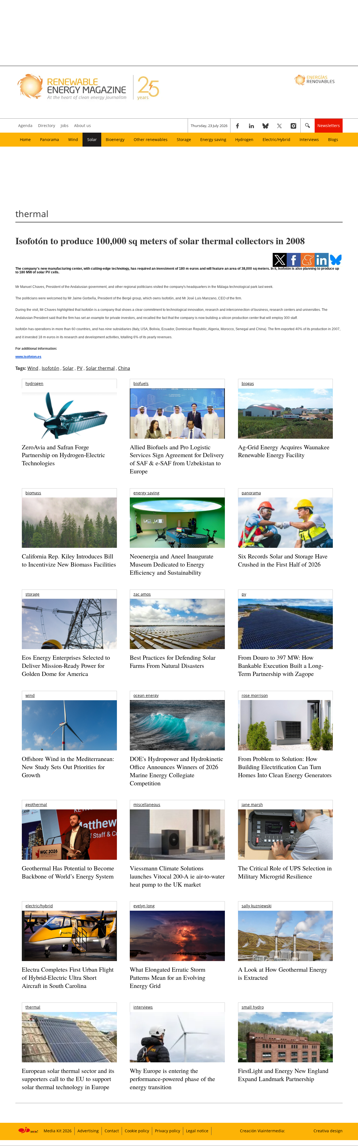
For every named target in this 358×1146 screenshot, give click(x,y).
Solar (92, 139)
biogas (248, 383)
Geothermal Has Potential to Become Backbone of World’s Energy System (68, 872)
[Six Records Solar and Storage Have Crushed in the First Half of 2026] (285, 529)
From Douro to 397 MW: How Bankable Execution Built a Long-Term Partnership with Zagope (280, 665)
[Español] (315, 80)
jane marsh (252, 804)
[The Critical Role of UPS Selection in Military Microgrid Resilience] (285, 842)
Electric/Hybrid (276, 139)
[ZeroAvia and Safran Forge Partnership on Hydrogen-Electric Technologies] (69, 423)
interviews (143, 1007)
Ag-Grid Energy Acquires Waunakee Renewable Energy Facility (283, 451)
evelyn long (144, 905)
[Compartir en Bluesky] (336, 260)
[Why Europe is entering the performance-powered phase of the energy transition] (177, 1045)
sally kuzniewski (257, 905)
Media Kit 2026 (58, 1130)
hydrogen (34, 383)
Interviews (309, 139)
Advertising (88, 1130)
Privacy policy (167, 1130)
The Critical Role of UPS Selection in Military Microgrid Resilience (285, 872)
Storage (184, 139)
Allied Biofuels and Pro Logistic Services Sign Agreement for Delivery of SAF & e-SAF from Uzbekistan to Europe (177, 459)
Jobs (65, 125)
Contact (112, 1130)
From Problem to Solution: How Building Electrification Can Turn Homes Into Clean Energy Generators (285, 767)
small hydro (253, 1007)
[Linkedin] (251, 126)
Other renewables (151, 139)
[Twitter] (279, 126)
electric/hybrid (39, 905)
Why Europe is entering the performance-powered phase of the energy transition (172, 1079)
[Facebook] (237, 126)
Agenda (25, 125)
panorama (251, 492)
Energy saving (213, 139)
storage (32, 594)
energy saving (146, 492)
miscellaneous (146, 804)
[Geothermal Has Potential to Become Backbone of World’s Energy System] (69, 842)
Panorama (49, 139)
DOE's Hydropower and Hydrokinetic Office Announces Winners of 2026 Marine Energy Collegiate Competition (176, 771)
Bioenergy (115, 139)
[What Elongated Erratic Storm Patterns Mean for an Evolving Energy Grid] (177, 939)
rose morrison (255, 695)
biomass (33, 492)
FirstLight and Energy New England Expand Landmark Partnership (283, 1075)
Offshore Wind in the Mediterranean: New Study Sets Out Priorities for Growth (68, 767)
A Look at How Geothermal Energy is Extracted (282, 973)
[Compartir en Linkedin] (322, 260)
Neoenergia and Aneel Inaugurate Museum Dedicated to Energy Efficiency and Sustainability (171, 564)
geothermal (36, 804)
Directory (46, 125)
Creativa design (328, 1130)
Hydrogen (244, 139)
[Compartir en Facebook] (294, 260)
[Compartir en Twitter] (280, 260)
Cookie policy (137, 1130)
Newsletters (328, 125)
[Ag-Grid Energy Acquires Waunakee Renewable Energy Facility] (285, 415)
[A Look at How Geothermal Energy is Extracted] (285, 947)
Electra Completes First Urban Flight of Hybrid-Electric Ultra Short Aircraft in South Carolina (68, 977)
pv (244, 594)
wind (30, 695)
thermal (32, 1007)
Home (25, 139)
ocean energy (146, 695)
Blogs (333, 139)
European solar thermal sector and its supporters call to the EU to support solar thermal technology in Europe (68, 1079)
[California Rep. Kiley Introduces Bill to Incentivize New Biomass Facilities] (69, 525)
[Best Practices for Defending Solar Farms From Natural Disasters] (177, 631)
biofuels (141, 383)
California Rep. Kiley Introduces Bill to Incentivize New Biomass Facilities (69, 560)
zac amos (142, 594)
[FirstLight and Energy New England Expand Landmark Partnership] (285, 1050)
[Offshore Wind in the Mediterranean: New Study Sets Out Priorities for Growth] (69, 737)
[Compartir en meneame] (308, 260)
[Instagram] (293, 126)
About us (82, 125)
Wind (73, 139)
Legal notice (197, 1130)
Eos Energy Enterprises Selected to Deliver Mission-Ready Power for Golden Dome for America (66, 665)
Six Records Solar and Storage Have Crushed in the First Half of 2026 (283, 560)
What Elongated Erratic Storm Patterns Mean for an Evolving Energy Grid (167, 977)
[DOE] (177, 733)
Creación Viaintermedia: (262, 1130)
